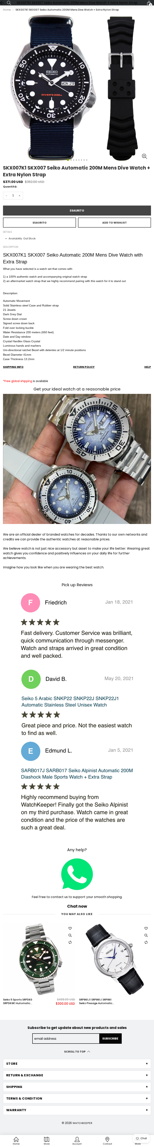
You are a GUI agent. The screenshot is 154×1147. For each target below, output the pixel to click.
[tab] (77, 1063)
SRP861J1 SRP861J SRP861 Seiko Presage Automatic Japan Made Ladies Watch (96, 1001)
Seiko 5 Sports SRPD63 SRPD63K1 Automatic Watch (17, 1001)
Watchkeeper (82, 1123)
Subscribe (110, 1039)
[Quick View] (70, 935)
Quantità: (10, 187)
